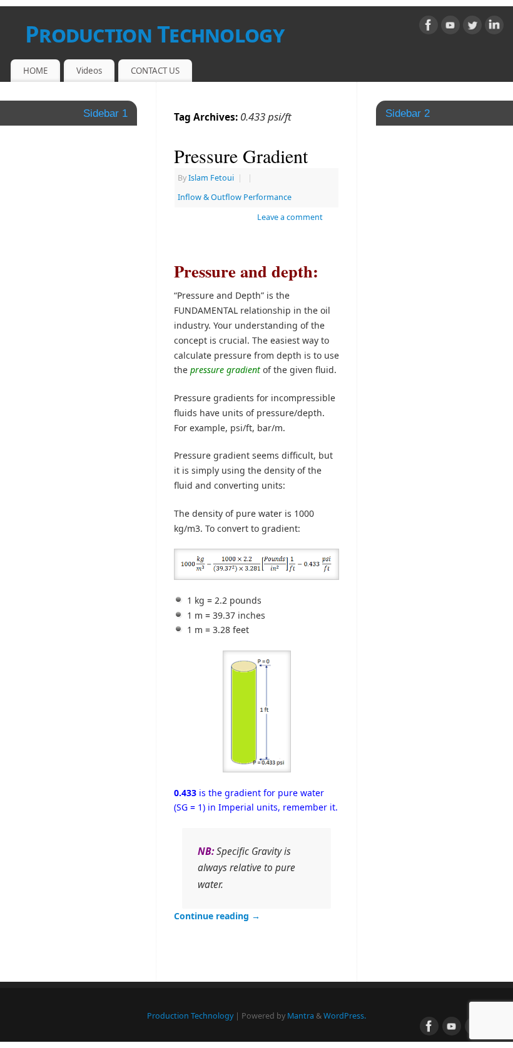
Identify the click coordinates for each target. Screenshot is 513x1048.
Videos (89, 70)
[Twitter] (472, 27)
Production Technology (154, 34)
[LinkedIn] (494, 27)
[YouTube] (450, 27)
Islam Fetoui (211, 177)
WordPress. (344, 1016)
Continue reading (217, 916)
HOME (35, 70)
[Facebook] (428, 27)
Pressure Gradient (241, 155)
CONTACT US (155, 70)
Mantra (300, 1016)
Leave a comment (290, 217)
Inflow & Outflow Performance (235, 197)
